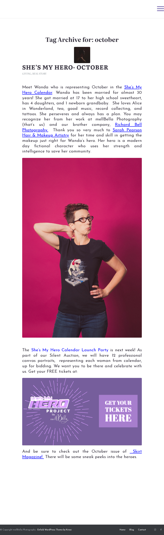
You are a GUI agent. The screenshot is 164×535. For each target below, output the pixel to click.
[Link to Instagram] (155, 530)
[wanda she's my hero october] (82, 55)
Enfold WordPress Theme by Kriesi (54, 530)
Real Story (39, 73)
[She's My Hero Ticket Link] (82, 411)
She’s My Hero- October (65, 67)
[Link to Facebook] (161, 530)
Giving (26, 73)
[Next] (133, 248)
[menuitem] (158, 9)
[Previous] (31, 248)
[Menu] (158, 9)
